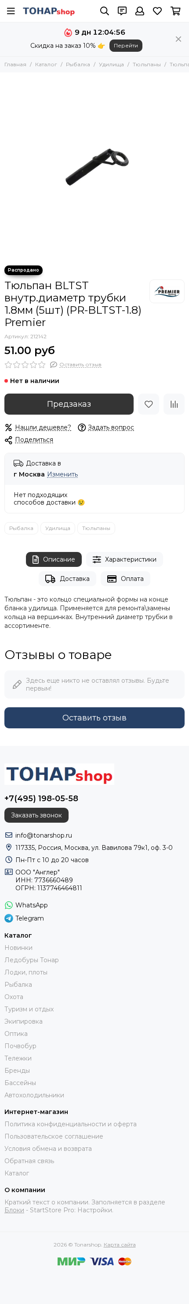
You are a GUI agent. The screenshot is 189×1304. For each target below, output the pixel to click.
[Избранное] (148, 404)
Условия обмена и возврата (48, 1149)
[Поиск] (104, 11)
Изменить (62, 474)
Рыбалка (78, 64)
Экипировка (23, 1021)
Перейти (126, 45)
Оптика (16, 1034)
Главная (15, 64)
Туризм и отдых (29, 1009)
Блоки (14, 1210)
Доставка (75, 579)
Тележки (18, 1058)
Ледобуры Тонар (31, 960)
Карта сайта (120, 1244)
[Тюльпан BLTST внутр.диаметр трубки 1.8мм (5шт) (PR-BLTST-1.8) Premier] (94, 167)
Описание (59, 559)
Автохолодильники (34, 1095)
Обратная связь (29, 1161)
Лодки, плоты (25, 972)
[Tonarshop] (49, 11)
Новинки (18, 948)
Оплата (132, 579)
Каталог (46, 64)
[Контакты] (122, 11)
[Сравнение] (174, 404)
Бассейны (20, 1083)
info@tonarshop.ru (43, 835)
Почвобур (20, 1046)
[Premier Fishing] (167, 291)
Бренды (17, 1071)
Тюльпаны (147, 64)
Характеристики (130, 559)
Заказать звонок (36, 815)
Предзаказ (69, 404)
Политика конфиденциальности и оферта (70, 1124)
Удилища (111, 64)
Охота (13, 997)
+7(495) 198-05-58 (41, 798)
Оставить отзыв (94, 718)
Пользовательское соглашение (53, 1136)
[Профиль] (140, 11)
